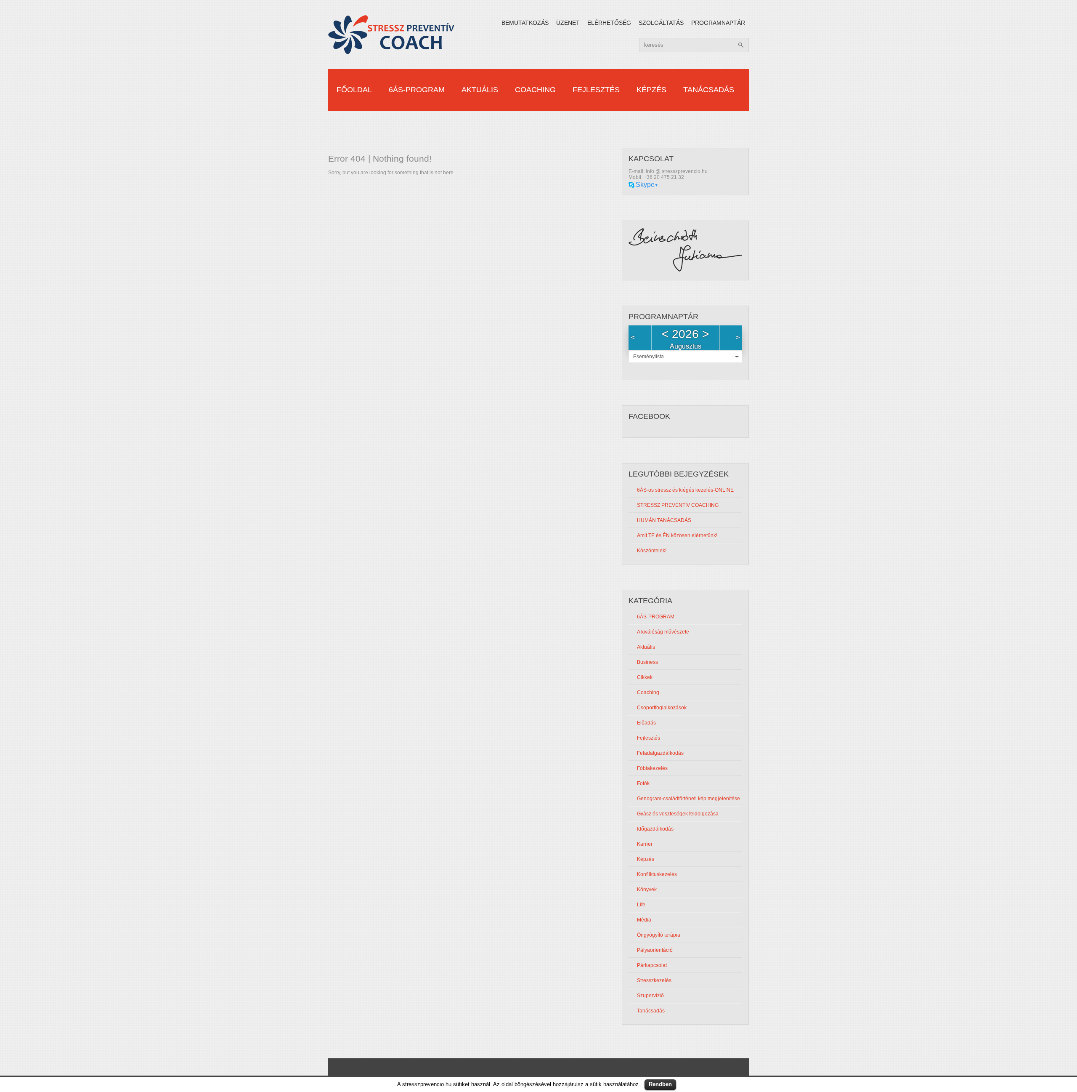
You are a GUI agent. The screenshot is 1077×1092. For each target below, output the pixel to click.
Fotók (643, 783)
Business (647, 662)
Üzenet (568, 22)
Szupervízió (650, 996)
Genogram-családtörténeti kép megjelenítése (688, 799)
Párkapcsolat (652, 965)
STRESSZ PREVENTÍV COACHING (678, 505)
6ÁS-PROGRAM (417, 89)
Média (644, 920)
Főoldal (354, 89)
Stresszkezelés (654, 980)
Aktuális (480, 89)
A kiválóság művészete (663, 632)
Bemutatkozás (525, 22)
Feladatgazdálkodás (660, 753)
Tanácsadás (708, 89)
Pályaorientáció (655, 950)
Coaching (535, 89)
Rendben (660, 1084)
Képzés (651, 89)
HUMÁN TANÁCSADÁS (664, 520)
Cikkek (645, 677)
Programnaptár (718, 22)
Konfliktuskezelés (657, 874)
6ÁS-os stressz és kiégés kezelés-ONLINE (685, 490)
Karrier (645, 844)
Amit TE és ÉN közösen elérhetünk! (677, 535)
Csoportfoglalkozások (662, 708)
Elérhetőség (609, 22)
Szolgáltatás (661, 22)
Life (641, 905)
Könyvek (647, 889)
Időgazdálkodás (655, 829)
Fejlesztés (596, 89)
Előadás (646, 723)
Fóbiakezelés (652, 768)
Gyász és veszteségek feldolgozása (678, 814)
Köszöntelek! (651, 551)
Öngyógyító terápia (658, 935)
